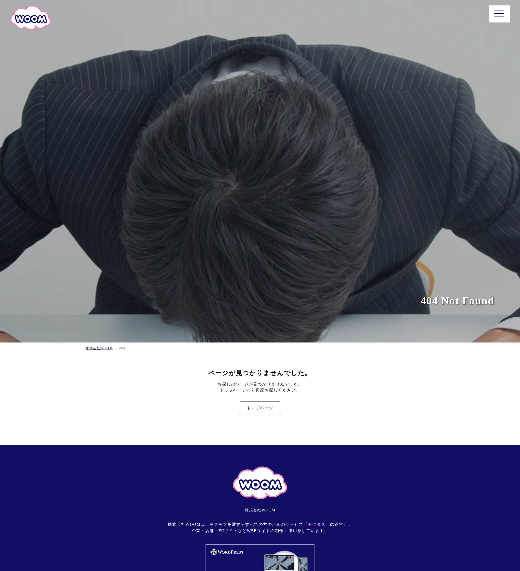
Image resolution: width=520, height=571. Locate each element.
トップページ (260, 408)
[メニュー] (499, 13)
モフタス (317, 524)
